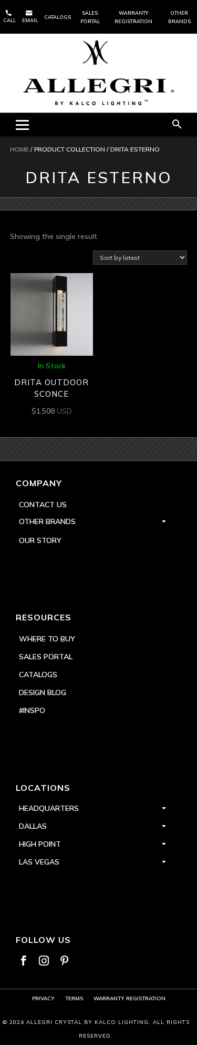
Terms (74, 998)
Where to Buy (47, 639)
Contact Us (43, 504)
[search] (177, 125)
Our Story (40, 540)
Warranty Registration (133, 17)
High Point (40, 844)
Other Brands (179, 17)
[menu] (22, 125)
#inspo (32, 710)
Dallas (33, 826)
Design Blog (42, 692)
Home (19, 149)
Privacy (43, 998)
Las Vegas (39, 862)
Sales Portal (90, 17)
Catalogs (57, 17)
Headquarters (49, 808)
